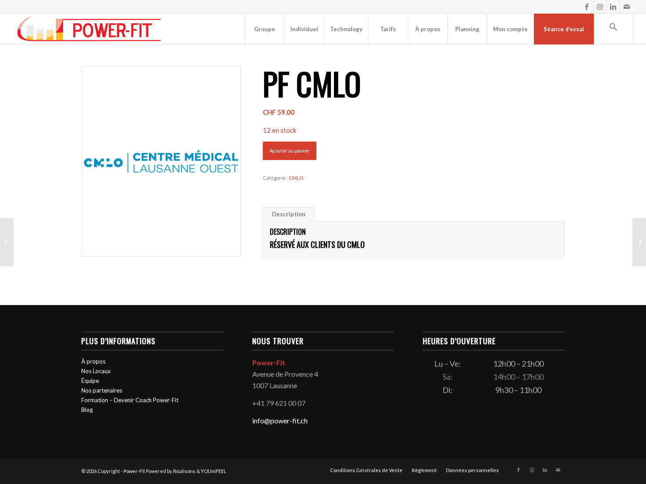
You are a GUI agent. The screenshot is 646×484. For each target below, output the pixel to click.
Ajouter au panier (289, 150)
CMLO (296, 178)
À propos (93, 361)
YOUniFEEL (213, 471)
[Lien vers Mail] (626, 6)
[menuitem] (264, 29)
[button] (613, 29)
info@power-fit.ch (280, 420)
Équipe (90, 380)
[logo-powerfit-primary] (89, 29)
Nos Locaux (96, 371)
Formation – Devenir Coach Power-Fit (129, 400)
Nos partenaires (101, 390)
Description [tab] (288, 214)
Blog (87, 409)
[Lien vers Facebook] (587, 6)
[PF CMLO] (7, 242)
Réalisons (184, 471)
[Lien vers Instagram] (600, 6)
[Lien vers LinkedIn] (613, 6)
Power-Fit (134, 471)
